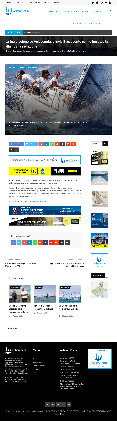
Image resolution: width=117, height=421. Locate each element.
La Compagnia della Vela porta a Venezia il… (68, 309)
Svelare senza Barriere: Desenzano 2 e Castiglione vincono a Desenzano (70, 363)
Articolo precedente (14, 260)
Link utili (46, 3)
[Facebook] (13, 242)
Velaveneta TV (79, 24)
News (50, 12)
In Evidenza (17, 51)
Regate (58, 12)
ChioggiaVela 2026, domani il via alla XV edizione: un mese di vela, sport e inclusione (72, 386)
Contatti (56, 3)
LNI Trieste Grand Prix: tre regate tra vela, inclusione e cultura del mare (50, 32)
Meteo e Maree (95, 24)
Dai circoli (97, 12)
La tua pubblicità (34, 3)
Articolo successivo (74, 260)
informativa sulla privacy (17, 381)
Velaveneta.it (19, 3)
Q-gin (62, 414)
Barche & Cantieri (72, 12)
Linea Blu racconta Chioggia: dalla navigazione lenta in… (19, 309)
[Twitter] (19, 242)
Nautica (86, 12)
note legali (24, 373)
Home (9, 3)
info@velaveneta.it (39, 201)
